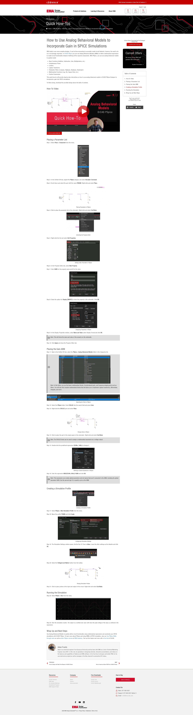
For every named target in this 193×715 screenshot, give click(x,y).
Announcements (74, 683)
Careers (72, 681)
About (71, 679)
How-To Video (130, 79)
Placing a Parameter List (133, 81)
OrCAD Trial (94, 679)
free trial (106, 638)
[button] (130, 107)
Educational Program (54, 685)
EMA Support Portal (54, 687)
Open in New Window (54, 133)
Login (145, 7)
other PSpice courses (67, 638)
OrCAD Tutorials (53, 679)
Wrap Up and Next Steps (133, 93)
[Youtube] (80, 702)
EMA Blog (51, 681)
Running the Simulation (132, 90)
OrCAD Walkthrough (96, 683)
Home (49, 29)
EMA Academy (57, 29)
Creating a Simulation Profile (134, 87)
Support (140, 7)
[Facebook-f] (75, 702)
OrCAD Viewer (94, 681)
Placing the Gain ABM (132, 84)
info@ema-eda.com (127, 696)
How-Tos (64, 29)
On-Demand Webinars (54, 683)
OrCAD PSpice (68, 53)
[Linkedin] (84, 702)
